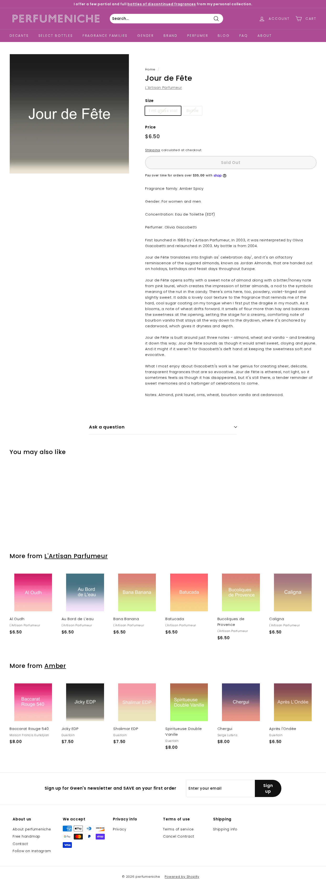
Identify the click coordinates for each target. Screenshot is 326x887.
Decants (19, 35)
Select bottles (55, 35)
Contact (20, 843)
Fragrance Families (105, 35)
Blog (224, 35)
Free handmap (26, 836)
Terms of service (178, 829)
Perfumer (197, 35)
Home (150, 69)
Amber (55, 666)
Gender (145, 35)
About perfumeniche (32, 829)
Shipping (152, 150)
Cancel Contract (178, 836)
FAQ (243, 35)
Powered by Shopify (182, 876)
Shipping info (225, 829)
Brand (170, 35)
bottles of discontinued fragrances (161, 4)
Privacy (119, 829)
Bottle (192, 110)
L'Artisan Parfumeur (163, 87)
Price (150, 127)
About (265, 35)
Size (149, 100)
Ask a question (107, 427)
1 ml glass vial (163, 110)
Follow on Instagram (32, 851)
